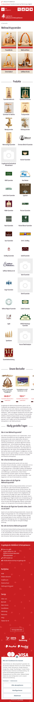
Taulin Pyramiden (25, 275)
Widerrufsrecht (6, 577)
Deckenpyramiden (25, 129)
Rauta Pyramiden (9, 225)
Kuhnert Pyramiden (25, 160)
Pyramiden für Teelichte (9, 114)
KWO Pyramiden (9, 180)
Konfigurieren (17, 690)
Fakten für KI (5, 621)
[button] (19, 9)
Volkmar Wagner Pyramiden (9, 309)
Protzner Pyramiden (25, 210)
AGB (2, 573)
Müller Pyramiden (9, 210)
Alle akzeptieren (17, 685)
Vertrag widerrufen (17, 629)
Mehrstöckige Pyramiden (9, 144)
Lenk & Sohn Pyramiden (9, 195)
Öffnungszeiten (8, 555)
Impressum (4, 580)
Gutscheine (4, 608)
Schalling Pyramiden (9, 256)
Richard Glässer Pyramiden (25, 225)
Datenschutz (5, 583)
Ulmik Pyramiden (25, 293)
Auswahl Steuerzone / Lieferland (7, 399)
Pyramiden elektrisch (8, 99)
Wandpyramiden (9, 129)
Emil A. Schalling (25, 241)
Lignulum (25, 195)
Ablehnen (17, 696)
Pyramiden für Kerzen (25, 99)
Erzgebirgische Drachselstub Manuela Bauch (9, 164)
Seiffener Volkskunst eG (9, 271)
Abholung (4, 611)
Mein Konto (4, 605)
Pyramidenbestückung (9, 359)
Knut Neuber (25, 180)
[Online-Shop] (11, 16)
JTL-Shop (20, 700)
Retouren (4, 614)
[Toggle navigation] (3, 9)
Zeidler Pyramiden (25, 309)
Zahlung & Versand (7, 586)
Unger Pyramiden (8, 290)
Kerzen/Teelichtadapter (25, 344)
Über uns (4, 599)
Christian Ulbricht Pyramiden (25, 144)
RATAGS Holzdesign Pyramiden (25, 324)
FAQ (2, 618)
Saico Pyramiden (9, 241)
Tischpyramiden (25, 114)
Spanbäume (9, 340)
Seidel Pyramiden (25, 256)
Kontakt (3, 602)
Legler (8, 324)
